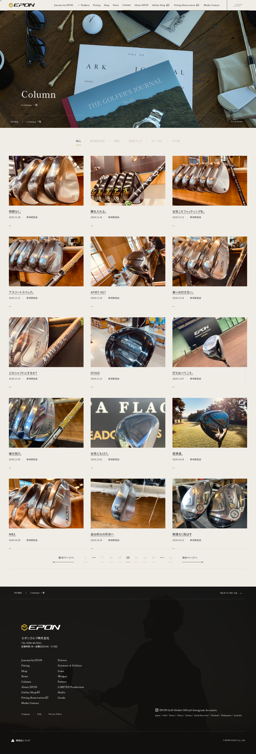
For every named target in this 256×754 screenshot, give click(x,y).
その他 (176, 141)
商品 (117, 141)
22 (145, 557)
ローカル (157, 141)
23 (153, 557)
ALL (78, 141)
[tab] (83, 5)
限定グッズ (135, 141)
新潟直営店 (97, 141)
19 (119, 557)
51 (170, 557)
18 (111, 557)
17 (102, 557)
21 (136, 557)
